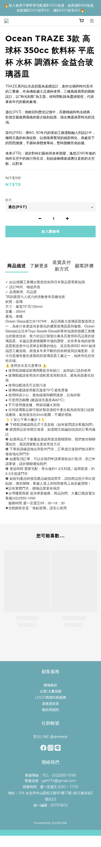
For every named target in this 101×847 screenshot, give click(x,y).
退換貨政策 (50, 703)
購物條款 (50, 685)
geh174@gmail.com (59, 780)
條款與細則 (50, 709)
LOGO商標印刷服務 (50, 697)
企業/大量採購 (51, 691)
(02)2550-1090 (64, 775)
